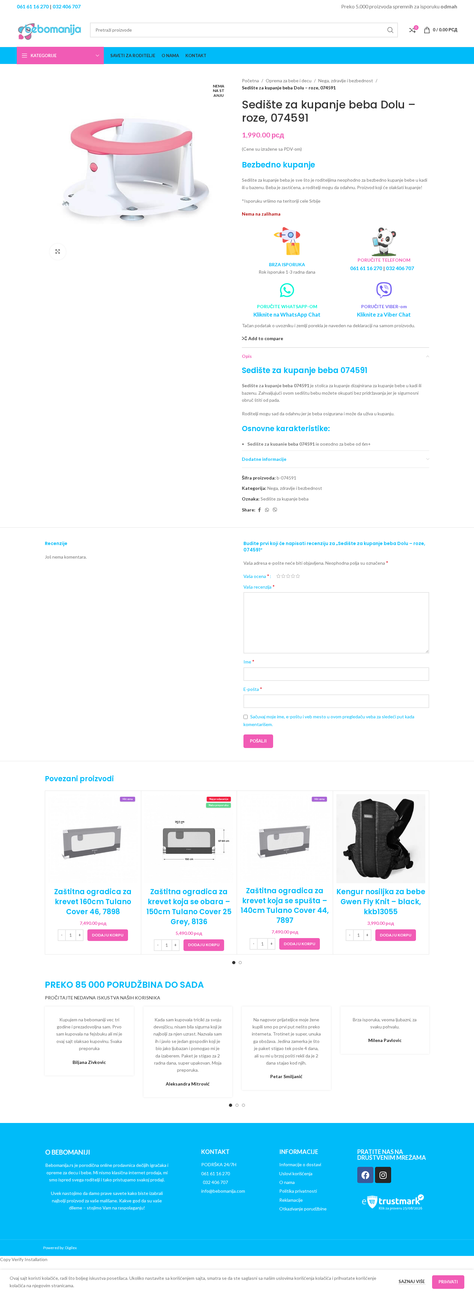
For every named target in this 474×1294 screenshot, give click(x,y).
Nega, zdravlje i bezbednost (345, 80)
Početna (250, 80)
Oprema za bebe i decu (288, 80)
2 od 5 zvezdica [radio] (283, 576)
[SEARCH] (390, 30)
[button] (107, 935)
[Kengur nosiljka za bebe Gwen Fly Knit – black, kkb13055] (381, 839)
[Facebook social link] (259, 510)
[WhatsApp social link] (267, 510)
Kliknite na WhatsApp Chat (287, 314)
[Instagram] (383, 1175)
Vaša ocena (256, 576)
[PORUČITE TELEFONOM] (384, 241)
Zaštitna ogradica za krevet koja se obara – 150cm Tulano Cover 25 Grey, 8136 (189, 906)
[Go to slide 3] (243, 1105)
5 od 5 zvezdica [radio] (297, 576)
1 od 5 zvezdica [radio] (278, 576)
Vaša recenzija (259, 586)
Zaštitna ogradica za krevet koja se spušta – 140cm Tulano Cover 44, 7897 (285, 905)
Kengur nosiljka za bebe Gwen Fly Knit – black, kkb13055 (380, 902)
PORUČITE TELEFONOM (384, 260)
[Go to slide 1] (233, 962)
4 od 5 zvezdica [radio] (293, 576)
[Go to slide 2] (240, 962)
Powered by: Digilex (60, 1247)
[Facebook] (365, 1175)
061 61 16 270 (33, 6)
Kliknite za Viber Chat (384, 314)
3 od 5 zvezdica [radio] (288, 576)
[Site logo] (50, 29)
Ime (248, 661)
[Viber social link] (275, 510)
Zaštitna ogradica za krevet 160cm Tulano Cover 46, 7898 (93, 902)
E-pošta (252, 689)
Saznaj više (412, 1281)
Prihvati (448, 1281)
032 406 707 (67, 6)
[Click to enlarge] (58, 252)
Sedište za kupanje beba (285, 498)
